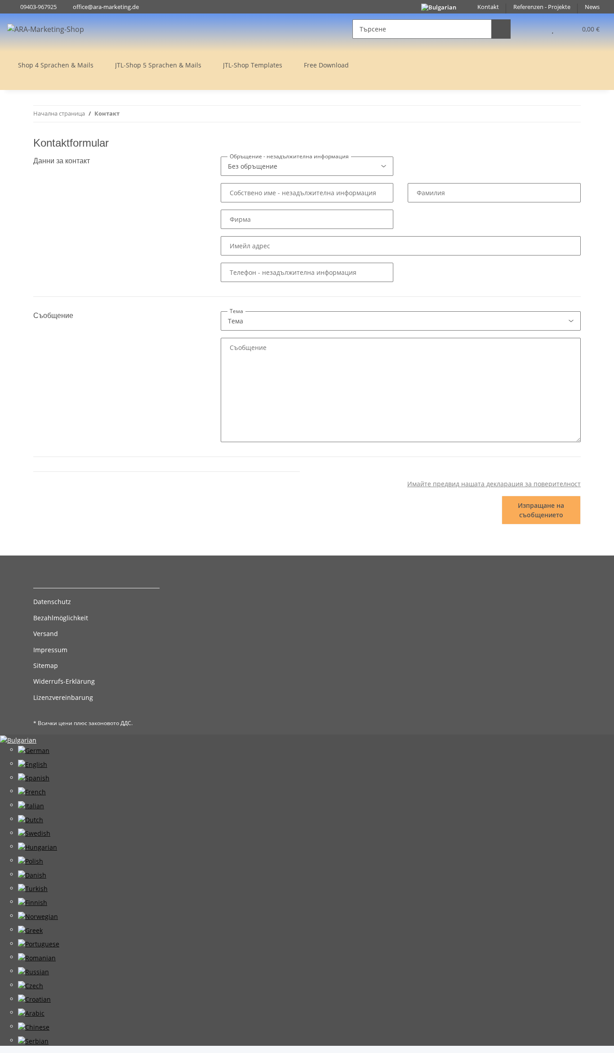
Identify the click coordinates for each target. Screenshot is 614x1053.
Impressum (50, 649)
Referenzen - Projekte (541, 7)
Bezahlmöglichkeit (60, 618)
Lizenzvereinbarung (63, 697)
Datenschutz (52, 601)
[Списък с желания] (552, 29)
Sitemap (45, 665)
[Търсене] (501, 29)
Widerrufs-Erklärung (64, 681)
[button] (534, 29)
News (592, 7)
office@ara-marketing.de (106, 7)
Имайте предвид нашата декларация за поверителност (494, 483)
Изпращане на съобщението (541, 510)
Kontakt (488, 7)
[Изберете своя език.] (18, 739)
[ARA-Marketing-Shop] (45, 29)
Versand (45, 633)
